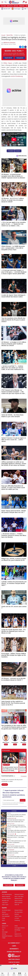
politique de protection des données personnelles (13, 803)
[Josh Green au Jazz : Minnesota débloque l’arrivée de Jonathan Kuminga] (4, 861)
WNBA (16, 925)
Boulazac (17, 914)
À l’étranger (10, 849)
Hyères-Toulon (18, 916)
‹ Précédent (11, 151)
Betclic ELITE (7, 8)
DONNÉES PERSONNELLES (14, 951)
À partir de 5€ (8, 58)
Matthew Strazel (18, 898)
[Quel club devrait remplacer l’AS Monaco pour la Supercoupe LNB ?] (4, 819)
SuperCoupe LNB (11, 818)
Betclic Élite (10, 35)
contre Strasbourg (17, 76)
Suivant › (18, 151)
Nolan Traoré (5, 904)
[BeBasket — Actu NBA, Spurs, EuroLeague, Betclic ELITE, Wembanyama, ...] (14, 2)
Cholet (3, 918)
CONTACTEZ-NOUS (14, 962)
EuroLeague (17, 8)
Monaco (4, 912)
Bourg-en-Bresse (19, 910)
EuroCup (4, 934)
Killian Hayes (7, 63)
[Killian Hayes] (6, 738)
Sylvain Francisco (18, 900)
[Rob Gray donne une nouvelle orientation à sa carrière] (4, 851)
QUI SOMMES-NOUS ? (14, 943)
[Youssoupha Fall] (15, 738)
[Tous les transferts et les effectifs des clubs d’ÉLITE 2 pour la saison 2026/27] (4, 814)
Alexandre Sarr (5, 900)
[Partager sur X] (23, 47)
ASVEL (3, 920)
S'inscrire (23, 800)
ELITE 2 (9, 813)
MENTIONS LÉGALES (14, 959)
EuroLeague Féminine (20, 928)
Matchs (16, 6)
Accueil (3, 35)
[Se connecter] (26, 2)
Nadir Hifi (17, 904)
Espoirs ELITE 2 (18, 936)
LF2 (15, 932)
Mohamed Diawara (19, 894)
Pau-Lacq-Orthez (18, 912)
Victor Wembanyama (7, 894)
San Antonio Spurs (6, 910)
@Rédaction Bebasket (9, 42)
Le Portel (17, 918)
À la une (3, 6)
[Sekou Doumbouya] (24, 738)
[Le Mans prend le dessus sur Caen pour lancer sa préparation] (4, 840)
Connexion (24, 776)
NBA (25, 8)
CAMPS (14, 946)
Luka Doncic (5, 902)
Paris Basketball (5, 916)
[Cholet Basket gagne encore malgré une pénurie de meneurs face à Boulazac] (4, 856)
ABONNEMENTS (14, 949)
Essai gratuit (20, 58)
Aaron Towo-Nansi (19, 896)
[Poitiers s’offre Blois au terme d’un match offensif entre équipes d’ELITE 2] (4, 830)
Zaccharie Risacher (6, 898)
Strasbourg (17, 920)
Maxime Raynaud (6, 896)
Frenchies (21, 6)
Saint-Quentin (5, 914)
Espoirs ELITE (18, 934)
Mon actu (10, 6)
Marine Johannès (18, 902)
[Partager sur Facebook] (20, 47)
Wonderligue (17, 930)
